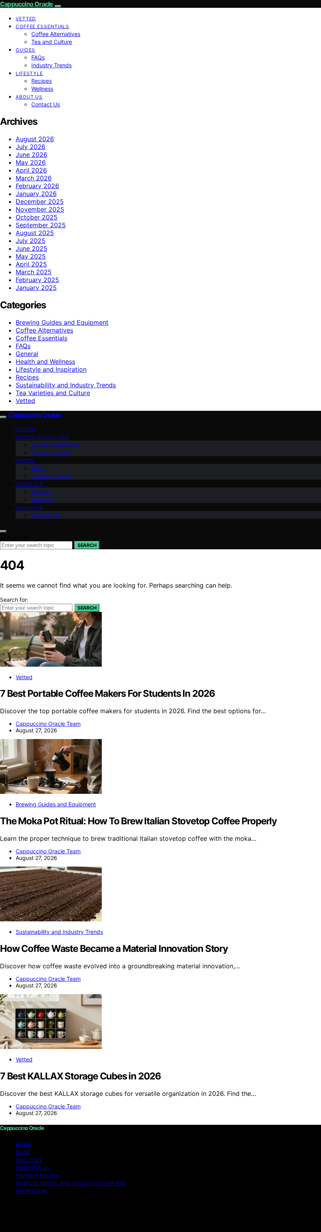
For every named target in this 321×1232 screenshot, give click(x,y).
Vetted (26, 19)
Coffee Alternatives (55, 34)
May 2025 (31, 256)
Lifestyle (29, 73)
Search (87, 545)
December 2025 (40, 201)
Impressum (31, 1191)
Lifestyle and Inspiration (51, 369)
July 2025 (30, 241)
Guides (25, 50)
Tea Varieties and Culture (53, 393)
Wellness (42, 88)
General (27, 354)
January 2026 (36, 194)
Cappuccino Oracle (26, 4)
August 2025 (35, 233)
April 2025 (31, 264)
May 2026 (31, 162)
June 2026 (31, 154)
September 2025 (41, 225)
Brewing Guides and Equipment (62, 322)
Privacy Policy (37, 1175)
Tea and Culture (51, 41)
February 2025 (37, 280)
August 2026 (35, 139)
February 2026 (37, 186)
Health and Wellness (45, 361)
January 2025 (36, 287)
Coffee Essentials (42, 26)
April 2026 (31, 170)
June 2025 (31, 248)
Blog (23, 1152)
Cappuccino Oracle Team (48, 723)
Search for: (14, 537)
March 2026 (34, 178)
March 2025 (34, 272)
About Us (29, 97)
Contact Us (45, 104)
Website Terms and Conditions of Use (71, 1183)
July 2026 (30, 147)
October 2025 (37, 217)
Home (23, 1144)
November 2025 (40, 209)
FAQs (38, 57)
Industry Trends (51, 65)
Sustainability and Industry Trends (66, 385)
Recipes (41, 80)
